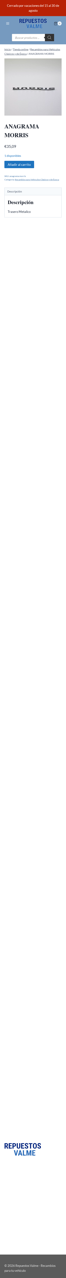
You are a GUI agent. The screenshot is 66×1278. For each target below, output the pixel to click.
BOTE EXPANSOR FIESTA (25, 655)
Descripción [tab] (14, 191)
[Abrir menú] (7, 23)
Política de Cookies (17, 1233)
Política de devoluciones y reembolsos (29, 1246)
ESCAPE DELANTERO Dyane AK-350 (33, 1097)
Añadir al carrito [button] (21, 491)
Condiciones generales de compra (27, 1240)
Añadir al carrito (19, 164)
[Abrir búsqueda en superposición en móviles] (33, 37)
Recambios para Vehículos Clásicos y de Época (37, 179)
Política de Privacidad (19, 1227)
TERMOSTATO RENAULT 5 (26, 919)
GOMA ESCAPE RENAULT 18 (27, 742)
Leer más (14, 313)
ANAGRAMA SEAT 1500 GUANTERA (33, 386)
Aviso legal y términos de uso (23, 1221)
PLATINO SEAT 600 (21, 300)
